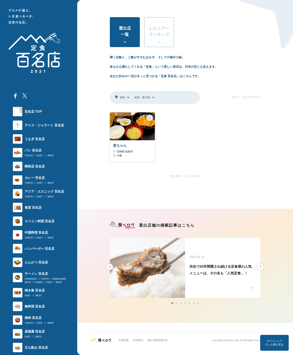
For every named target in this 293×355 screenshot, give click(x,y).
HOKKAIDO (31, 278)
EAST (40, 155)
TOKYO (29, 155)
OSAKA (38, 282)
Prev (110, 267)
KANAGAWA (59, 278)
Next (260, 267)
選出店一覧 (125, 31)
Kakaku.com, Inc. (235, 340)
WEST (50, 155)
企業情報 (123, 340)
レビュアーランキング (159, 31)
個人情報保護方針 (158, 340)
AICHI (28, 282)
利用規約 (138, 340)
